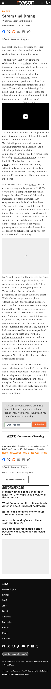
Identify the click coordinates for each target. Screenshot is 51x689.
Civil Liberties (15, 453)
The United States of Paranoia (32, 449)
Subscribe (39, 424)
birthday (27, 63)
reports (32, 184)
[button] (48, 2)
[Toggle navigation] (3, 3)
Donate (5, 611)
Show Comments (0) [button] (16, 479)
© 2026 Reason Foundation (13, 661)
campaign (25, 77)
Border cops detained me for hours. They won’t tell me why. (23, 513)
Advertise (6, 616)
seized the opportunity (25, 157)
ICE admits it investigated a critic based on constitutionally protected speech (23, 531)
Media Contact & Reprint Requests (17, 472)
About (5, 583)
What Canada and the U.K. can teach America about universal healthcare (24, 504)
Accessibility (31, 661)
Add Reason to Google (16, 39)
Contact (5, 627)
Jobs (4, 605)
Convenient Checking (25, 436)
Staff (4, 600)
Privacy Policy (42, 661)
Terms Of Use (9, 665)
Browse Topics (9, 589)
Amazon (6, 638)
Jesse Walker (7, 25)
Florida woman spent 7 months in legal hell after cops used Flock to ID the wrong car (24, 494)
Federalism (35, 453)
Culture (26, 453)
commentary (17, 136)
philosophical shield (12, 337)
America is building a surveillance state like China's (22, 521)
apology (6, 164)
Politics (6, 11)
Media (5, 633)
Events (5, 594)
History (44, 453)
